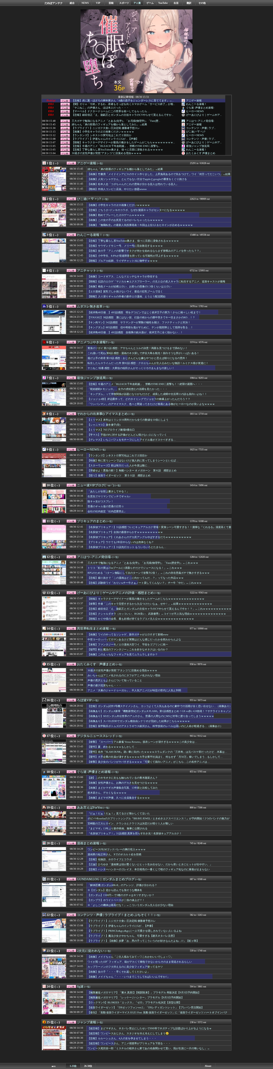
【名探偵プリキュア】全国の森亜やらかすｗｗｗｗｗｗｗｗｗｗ (125, 532)
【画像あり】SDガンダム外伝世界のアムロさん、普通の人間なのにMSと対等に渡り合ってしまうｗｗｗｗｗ (151, 716)
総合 (72, 3)
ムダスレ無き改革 (90, 306)
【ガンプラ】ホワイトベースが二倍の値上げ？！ (116, 900)
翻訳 (189, 3)
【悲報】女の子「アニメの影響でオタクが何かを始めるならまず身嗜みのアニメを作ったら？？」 (145, 250)
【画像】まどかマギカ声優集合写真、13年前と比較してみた (123, 787)
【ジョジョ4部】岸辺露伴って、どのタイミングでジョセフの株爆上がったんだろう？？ (139, 399)
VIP (98, 3)
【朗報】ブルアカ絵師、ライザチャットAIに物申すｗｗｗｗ (123, 260)
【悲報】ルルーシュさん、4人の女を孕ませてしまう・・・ (122, 1038)
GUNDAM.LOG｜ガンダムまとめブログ (106, 879)
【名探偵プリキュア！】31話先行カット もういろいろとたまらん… (127, 547)
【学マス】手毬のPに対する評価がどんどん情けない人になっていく (127, 434)
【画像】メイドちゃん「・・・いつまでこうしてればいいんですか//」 (129, 976)
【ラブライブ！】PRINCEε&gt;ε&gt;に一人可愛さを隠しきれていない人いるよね (134, 930)
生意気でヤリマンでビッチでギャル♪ (109, 496)
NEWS (85, 3)
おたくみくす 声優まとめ (200, 153)
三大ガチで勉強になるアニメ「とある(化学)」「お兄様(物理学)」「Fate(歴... (116, 121)
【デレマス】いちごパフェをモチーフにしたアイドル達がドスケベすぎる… (132, 439)
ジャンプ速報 (86, 1022)
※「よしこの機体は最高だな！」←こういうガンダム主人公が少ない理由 (130, 905)
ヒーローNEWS (195, 111)
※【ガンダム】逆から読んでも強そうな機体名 (115, 890)
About (208, 1066)
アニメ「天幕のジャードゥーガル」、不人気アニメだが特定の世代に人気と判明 (134, 690)
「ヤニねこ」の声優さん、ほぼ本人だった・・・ (100, 108)
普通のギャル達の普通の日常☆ (106, 506)
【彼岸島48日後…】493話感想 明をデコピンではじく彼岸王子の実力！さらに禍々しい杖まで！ (144, 312)
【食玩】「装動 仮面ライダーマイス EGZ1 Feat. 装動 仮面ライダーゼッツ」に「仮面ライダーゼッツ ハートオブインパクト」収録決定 (157, 1014)
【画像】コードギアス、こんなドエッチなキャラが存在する (123, 276)
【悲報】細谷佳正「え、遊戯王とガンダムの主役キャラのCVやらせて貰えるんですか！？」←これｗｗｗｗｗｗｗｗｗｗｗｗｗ (159, 610)
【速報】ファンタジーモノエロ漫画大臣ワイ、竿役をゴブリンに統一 (128, 644)
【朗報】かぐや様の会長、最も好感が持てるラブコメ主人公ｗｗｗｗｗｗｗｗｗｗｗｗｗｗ (141, 618)
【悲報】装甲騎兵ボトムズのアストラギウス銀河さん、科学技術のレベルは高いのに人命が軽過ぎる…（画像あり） (155, 726)
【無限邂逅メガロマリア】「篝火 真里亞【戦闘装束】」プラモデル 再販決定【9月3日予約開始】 (144, 992)
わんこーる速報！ (196, 104)
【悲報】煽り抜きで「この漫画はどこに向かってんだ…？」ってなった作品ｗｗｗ (136, 577)
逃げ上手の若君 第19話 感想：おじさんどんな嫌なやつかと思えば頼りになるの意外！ (138, 358)
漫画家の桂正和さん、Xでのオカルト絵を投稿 (114, 854)
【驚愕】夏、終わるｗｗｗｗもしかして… (112, 746)
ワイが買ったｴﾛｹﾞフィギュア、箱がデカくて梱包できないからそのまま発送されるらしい (140, 961)
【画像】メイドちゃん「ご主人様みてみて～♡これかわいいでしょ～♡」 (130, 956)
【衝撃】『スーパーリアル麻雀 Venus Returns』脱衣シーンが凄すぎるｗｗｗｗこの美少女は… (142, 741)
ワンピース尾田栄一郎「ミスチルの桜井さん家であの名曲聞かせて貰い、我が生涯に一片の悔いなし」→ (149, 1048)
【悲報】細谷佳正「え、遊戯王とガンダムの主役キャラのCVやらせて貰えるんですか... (122, 115)
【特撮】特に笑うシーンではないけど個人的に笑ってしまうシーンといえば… (133, 460)
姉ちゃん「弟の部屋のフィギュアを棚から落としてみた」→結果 (109, 125)
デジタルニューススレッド (96, 736)
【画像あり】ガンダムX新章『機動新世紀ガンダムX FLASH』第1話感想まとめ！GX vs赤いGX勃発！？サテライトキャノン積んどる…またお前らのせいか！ (159, 713)
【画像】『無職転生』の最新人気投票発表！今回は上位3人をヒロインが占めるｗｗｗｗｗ (140, 224)
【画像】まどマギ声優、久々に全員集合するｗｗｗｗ (119, 797)
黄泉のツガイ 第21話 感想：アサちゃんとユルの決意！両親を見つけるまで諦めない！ (138, 348)
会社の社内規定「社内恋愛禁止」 (107, 511)
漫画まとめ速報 (88, 843)
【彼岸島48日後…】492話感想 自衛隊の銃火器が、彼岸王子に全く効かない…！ (135, 332)
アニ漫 (137, 3)
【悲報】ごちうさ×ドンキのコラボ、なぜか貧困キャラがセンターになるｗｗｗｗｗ (136, 210)
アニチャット (86, 270)
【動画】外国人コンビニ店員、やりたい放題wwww (117, 189)
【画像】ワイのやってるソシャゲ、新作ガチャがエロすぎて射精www (128, 634)
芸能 (111, 3)
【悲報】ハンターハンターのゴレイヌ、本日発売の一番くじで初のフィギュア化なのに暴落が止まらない (149, 869)
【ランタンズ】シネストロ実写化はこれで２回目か (102, 135)
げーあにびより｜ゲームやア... (204, 114)
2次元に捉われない (90, 950)
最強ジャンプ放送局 (197, 145)
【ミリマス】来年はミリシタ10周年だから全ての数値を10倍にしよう (128, 419)
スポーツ (124, 3)
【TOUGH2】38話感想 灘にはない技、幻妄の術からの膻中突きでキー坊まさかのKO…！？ (141, 317)
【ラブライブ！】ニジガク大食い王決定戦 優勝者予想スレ (106, 128)
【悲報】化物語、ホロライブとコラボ (110, 859)
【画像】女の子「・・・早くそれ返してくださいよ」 (119, 971)
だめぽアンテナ (54, 3)
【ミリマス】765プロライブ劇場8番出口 (111, 429)
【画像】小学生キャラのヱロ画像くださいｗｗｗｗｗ (103, 132)
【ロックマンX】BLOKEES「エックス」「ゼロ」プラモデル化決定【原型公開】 (134, 1002)
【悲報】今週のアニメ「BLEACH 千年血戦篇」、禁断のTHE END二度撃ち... (116, 146)
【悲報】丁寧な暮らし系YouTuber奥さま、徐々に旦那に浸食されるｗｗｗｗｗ (117, 150)
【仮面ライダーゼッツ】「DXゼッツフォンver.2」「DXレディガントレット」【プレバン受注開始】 (146, 1007)
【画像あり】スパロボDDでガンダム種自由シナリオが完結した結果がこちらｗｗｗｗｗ (139, 721)
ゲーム (150, 3)
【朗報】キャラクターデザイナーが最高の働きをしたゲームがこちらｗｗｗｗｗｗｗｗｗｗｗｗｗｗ (146, 598)
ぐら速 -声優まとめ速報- (200, 107)
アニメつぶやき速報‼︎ (92, 342)
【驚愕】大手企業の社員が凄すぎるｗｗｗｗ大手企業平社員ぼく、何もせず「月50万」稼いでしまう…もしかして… (155, 756)
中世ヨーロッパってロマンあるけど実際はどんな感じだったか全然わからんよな (134, 639)
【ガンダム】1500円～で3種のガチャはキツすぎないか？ (121, 895)
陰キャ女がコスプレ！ (101, 501)
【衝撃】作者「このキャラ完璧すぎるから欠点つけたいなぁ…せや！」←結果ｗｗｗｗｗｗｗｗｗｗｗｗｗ (150, 603)
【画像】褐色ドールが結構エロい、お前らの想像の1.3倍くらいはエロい (129, 286)
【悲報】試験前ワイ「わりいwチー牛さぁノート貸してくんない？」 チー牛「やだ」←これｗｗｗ (145, 582)
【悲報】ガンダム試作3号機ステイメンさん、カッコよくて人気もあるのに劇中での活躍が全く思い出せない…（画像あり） (160, 706)
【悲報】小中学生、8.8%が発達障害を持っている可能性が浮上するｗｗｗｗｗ (133, 255)
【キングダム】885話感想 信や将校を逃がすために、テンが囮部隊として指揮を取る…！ (140, 327)
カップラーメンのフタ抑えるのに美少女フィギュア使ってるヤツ (125, 966)
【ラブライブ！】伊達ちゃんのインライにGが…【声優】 (105, 139)
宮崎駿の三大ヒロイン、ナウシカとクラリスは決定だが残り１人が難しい (130, 823)
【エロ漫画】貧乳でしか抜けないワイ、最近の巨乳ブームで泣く (125, 291)
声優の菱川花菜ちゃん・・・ (104, 685)
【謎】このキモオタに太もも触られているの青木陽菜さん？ (123, 777)
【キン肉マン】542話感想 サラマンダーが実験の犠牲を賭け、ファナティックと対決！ (139, 322)
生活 (176, 3)
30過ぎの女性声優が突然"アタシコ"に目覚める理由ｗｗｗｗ (106, 153)
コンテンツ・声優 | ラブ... (201, 128)
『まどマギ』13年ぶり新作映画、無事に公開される (117, 828)
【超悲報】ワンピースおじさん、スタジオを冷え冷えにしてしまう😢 (128, 1033)
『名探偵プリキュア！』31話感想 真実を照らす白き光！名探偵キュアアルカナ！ (135, 833)
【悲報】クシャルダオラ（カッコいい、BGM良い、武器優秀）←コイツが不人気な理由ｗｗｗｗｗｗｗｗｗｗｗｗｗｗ (157, 613)
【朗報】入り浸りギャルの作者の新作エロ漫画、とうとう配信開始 (126, 296)
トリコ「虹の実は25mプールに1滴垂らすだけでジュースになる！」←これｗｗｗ (135, 567)
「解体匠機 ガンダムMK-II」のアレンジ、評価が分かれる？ (122, 885)
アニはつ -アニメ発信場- (200, 120)
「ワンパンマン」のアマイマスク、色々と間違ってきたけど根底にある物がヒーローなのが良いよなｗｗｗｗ (151, 403)
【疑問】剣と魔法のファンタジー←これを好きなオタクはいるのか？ (128, 649)
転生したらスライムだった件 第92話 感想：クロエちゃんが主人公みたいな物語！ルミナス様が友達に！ (148, 363)
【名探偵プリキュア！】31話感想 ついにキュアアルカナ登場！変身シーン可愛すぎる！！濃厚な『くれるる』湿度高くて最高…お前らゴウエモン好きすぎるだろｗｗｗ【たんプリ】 (159, 529)
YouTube (163, 3)
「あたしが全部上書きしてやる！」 (108, 491)
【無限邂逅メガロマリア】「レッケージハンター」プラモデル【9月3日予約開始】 (136, 997)
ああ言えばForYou (90, 807)
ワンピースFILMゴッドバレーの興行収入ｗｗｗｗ (117, 849)
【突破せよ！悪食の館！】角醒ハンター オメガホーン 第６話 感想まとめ (132, 470)
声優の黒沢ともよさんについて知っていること (115, 680)
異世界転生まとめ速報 (93, 628)
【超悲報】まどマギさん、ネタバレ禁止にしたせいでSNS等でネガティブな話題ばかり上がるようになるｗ (150, 1028)
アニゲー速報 (194, 100)
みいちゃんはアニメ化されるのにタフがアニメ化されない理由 (124, 675)
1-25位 (73, 1066)
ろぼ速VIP (84, 700)
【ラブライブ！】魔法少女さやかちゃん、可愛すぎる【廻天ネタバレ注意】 (132, 935)
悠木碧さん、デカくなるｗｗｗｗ (107, 792)
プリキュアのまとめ (91, 521)
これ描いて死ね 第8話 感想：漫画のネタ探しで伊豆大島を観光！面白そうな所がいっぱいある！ (143, 353)
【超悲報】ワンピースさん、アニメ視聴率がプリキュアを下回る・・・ (129, 1043)
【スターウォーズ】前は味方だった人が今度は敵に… (119, 465)
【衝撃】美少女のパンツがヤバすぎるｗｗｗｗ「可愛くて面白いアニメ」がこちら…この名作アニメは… (149, 761)
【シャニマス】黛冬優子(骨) (104, 424)
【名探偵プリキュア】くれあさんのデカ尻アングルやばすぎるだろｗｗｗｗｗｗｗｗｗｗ (139, 537)
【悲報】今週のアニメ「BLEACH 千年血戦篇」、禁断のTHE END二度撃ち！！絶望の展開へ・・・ (145, 384)
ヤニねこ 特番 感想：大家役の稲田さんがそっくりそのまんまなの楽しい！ (131, 368)
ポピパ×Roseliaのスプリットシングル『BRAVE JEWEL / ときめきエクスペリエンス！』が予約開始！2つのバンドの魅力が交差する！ (158, 820)
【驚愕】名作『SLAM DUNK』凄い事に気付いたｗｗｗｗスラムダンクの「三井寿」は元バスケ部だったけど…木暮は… (157, 751)
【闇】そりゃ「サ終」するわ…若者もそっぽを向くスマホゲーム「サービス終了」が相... (123, 104)
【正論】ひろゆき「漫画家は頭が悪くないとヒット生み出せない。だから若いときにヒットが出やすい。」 (150, 864)
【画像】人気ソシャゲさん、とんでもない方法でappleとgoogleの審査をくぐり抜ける (137, 179)
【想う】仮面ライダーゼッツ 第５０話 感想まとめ (119, 475)
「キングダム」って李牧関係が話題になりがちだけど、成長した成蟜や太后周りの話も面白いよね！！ (147, 394)
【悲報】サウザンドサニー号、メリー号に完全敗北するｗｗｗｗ (125, 245)
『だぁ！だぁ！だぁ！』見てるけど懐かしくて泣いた (119, 813)
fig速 (80, 986)
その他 (202, 3)
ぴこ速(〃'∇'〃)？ (196, 131)
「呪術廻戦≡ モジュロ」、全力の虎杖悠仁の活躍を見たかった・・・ (127, 389)
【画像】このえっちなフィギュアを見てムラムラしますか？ (123, 654)
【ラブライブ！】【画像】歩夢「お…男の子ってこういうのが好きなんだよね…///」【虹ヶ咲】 (143, 940)
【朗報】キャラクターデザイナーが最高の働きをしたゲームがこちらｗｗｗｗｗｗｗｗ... (123, 142)
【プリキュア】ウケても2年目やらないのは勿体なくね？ (121, 542)
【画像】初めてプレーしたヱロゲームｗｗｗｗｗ (116, 215)
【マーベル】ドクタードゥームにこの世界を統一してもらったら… (111, 111)
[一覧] (100, 163)
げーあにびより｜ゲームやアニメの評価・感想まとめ (115, 592)
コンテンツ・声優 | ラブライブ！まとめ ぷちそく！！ (115, 915)
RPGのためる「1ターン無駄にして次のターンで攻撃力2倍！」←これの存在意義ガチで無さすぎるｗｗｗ (149, 572)
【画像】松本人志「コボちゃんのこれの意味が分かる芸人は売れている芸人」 (133, 184)
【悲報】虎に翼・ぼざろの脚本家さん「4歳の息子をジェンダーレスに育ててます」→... (123, 101)
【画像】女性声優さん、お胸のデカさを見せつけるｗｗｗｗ (123, 782)
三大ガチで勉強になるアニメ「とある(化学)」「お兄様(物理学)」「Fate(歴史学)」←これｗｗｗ (143, 562)
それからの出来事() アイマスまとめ (102, 413)
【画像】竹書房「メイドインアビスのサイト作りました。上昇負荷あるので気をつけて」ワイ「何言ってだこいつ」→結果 (159, 174)
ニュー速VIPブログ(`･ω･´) (95, 485)
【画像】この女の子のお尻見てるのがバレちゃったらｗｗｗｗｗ (125, 220)
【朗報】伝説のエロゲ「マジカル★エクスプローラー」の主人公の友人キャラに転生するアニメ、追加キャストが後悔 (156, 281)
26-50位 (88, 1066)
